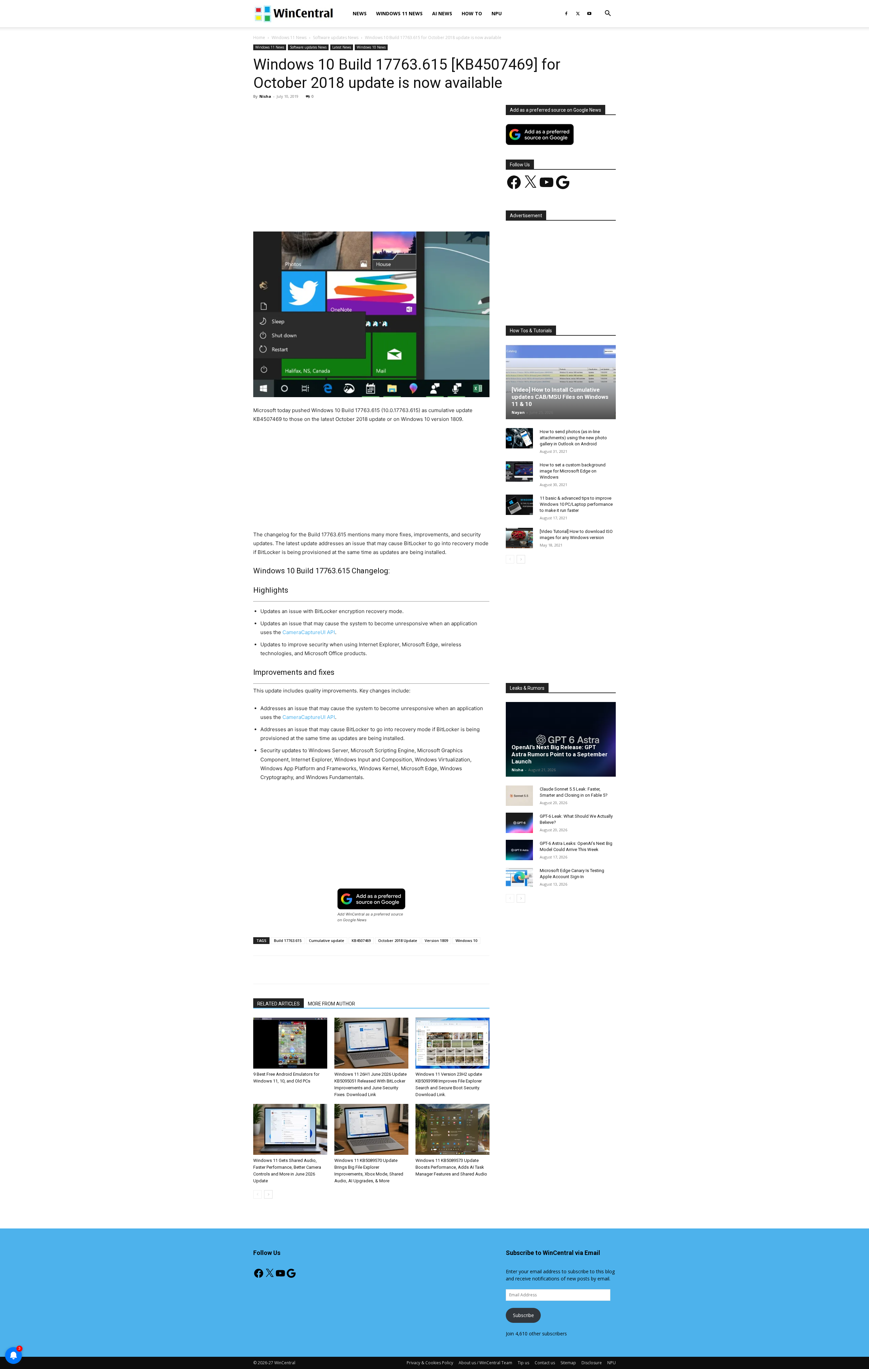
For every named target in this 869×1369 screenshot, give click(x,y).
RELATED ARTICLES (278, 1003)
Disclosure (591, 1363)
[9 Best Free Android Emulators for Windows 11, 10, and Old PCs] (290, 1043)
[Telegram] (395, 212)
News (360, 13)
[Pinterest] (332, 212)
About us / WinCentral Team (485, 1363)
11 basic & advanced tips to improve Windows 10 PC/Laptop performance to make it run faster (576, 504)
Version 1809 (436, 940)
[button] (607, 14)
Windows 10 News (371, 47)
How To (472, 13)
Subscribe (523, 1315)
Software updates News (335, 37)
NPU (497, 13)
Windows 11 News (399, 13)
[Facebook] (566, 13)
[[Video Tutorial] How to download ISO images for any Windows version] (519, 538)
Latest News (341, 47)
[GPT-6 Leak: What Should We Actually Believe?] (519, 823)
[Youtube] (589, 13)
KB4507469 (361, 940)
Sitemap (568, 1363)
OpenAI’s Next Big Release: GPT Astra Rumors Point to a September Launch (560, 754)
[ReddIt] (379, 212)
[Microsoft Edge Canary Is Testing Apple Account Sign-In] (519, 877)
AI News (442, 13)
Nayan (518, 412)
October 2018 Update (397, 940)
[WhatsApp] (348, 212)
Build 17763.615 (287, 940)
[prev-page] (257, 1194)
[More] (411, 212)
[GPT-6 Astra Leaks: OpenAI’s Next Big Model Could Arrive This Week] (519, 850)
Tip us (523, 1363)
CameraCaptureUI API (308, 632)
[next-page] (268, 1194)
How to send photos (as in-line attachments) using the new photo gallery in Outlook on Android (573, 437)
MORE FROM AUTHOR (331, 1003)
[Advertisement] (371, 155)
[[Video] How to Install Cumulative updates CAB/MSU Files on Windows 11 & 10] (561, 382)
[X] (578, 13)
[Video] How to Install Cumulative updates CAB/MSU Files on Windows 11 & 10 (560, 396)
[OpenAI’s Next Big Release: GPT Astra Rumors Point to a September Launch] (561, 739)
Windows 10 (466, 940)
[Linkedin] (363, 212)
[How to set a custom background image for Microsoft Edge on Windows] (519, 471)
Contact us (545, 1363)
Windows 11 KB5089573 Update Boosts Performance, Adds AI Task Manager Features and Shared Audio (451, 1167)
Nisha (265, 96)
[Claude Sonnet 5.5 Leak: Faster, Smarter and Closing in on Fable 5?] (519, 795)
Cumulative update (326, 940)
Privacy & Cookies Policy (430, 1363)
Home (259, 37)
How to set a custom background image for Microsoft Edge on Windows (573, 471)
